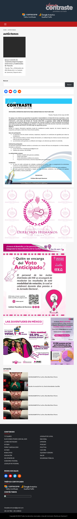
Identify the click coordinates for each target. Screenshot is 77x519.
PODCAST (43, 444)
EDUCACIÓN (8, 455)
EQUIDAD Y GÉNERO (46, 453)
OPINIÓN (43, 442)
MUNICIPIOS (8, 453)
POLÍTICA (43, 447)
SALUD (42, 455)
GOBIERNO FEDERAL (11, 461)
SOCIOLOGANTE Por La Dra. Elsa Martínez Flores (43, 377)
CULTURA (43, 450)
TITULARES (8, 436)
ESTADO (6, 444)
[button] (26, 341)
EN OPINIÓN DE (9, 458)
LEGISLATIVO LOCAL (46, 436)
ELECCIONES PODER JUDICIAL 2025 (15, 439)
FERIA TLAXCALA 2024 (11, 447)
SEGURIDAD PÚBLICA (47, 458)
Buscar (5, 81)
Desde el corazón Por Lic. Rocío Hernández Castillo (44, 386)
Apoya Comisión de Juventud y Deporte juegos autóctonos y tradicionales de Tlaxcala (14, 63)
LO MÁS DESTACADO (10, 442)
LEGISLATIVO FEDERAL (11, 463)
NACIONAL (43, 439)
